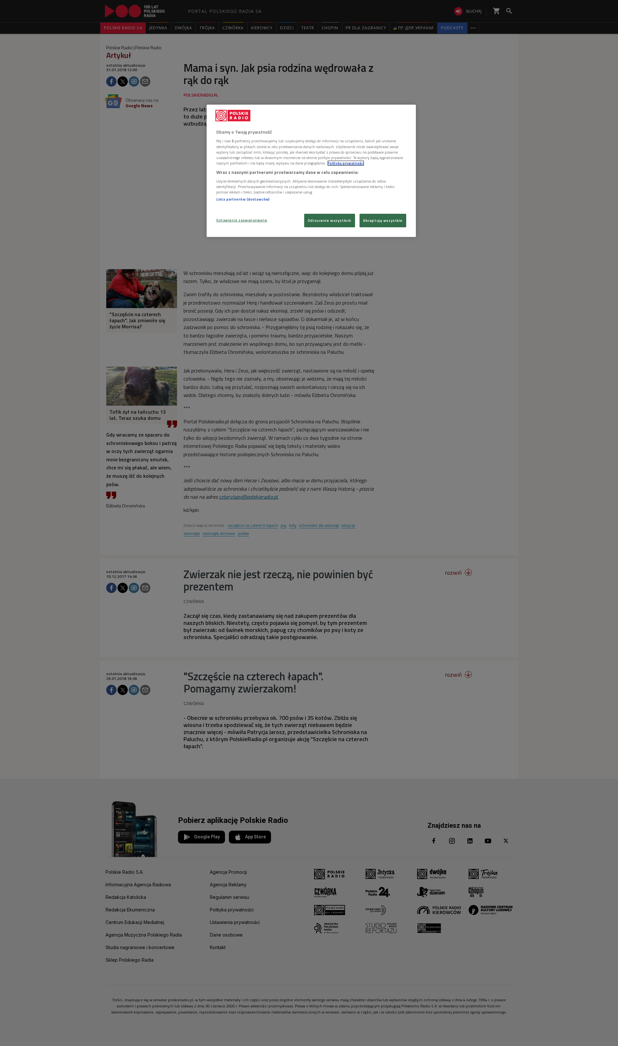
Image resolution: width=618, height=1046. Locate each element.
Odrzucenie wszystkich (329, 220)
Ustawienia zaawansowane (241, 220)
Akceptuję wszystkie (383, 220)
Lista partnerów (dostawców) (242, 199)
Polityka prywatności (345, 163)
